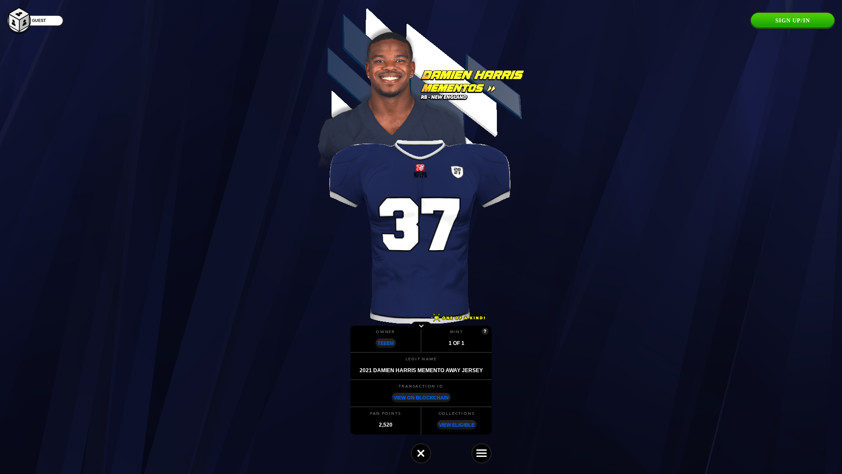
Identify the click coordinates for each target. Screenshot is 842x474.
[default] (421, 453)
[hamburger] (481, 453)
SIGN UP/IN (792, 20)
